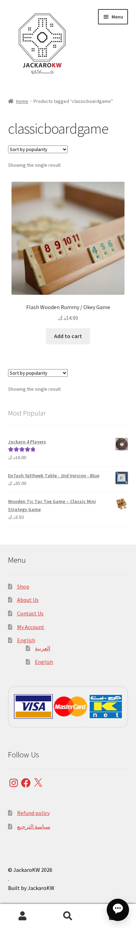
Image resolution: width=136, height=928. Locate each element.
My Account (30, 626)
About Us (28, 599)
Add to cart (68, 335)
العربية (42, 648)
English (26, 640)
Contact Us (30, 613)
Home (22, 101)
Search (68, 916)
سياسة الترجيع (33, 826)
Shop (23, 586)
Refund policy (33, 812)
